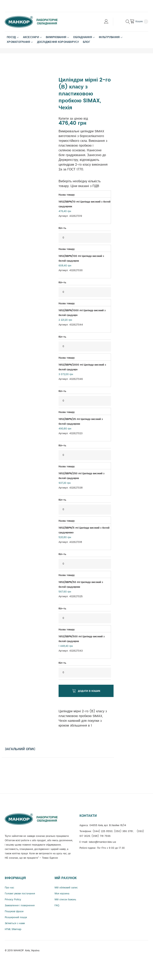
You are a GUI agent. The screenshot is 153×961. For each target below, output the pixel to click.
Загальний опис (20, 749)
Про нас (9, 888)
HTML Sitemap (13, 929)
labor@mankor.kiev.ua (102, 842)
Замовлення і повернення (20, 905)
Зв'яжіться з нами (15, 923)
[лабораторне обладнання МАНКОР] (35, 22)
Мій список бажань (65, 899)
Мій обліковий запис (66, 888)
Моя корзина (62, 894)
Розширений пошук (16, 917)
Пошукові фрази (14, 911)
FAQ (57, 905)
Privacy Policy (13, 899)
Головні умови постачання (20, 894)
